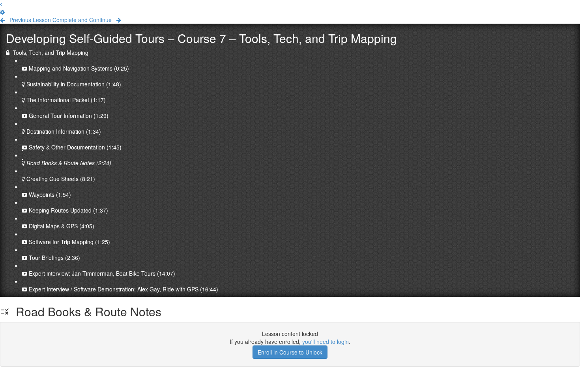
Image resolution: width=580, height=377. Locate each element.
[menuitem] (2, 12)
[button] (1, 4)
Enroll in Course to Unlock (290, 352)
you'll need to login (325, 341)
